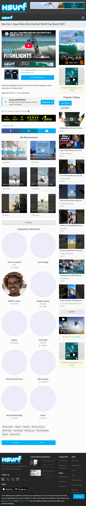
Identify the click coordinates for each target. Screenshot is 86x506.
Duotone (27, 427)
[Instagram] (13, 480)
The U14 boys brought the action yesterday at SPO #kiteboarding (43, 211)
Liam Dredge (43, 262)
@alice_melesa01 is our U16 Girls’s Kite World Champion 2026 (15, 184)
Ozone (43, 415)
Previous (16, 442)
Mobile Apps (76, 465)
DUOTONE (43, 340)
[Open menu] (83, 18)
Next (41, 442)
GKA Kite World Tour (14, 379)
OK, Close (79, 496)
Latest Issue (63, 477)
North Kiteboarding (14, 415)
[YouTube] (17, 480)
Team (74, 470)
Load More (28, 222)
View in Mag (75, 337)
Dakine (14, 340)
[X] (8, 480)
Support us (46, 102)
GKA (15, 93)
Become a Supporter (62, 466)
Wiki (73, 475)
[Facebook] (3, 480)
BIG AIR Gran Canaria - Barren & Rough (43, 158)
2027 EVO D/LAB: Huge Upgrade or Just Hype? (43, 184)
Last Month (65, 103)
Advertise (75, 461)
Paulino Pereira (43, 301)
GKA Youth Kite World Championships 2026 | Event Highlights (15, 158)
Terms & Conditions (76, 491)
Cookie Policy (77, 480)
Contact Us (63, 486)
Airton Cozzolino (14, 262)
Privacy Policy (77, 485)
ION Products (42, 379)
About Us (62, 482)
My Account (63, 461)
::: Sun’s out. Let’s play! (11, 211)
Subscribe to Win (37, 77)
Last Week (65, 108)
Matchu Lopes (14, 301)
